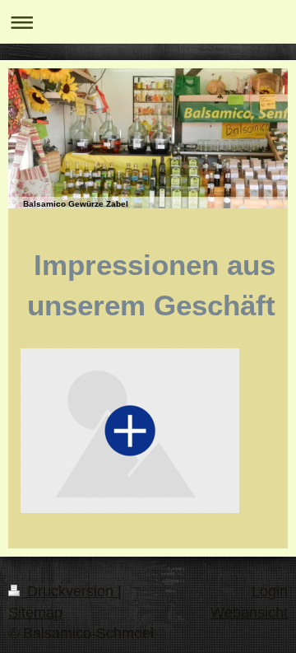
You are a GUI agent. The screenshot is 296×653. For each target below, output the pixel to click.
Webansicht (249, 612)
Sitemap (35, 612)
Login (270, 591)
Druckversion (70, 591)
